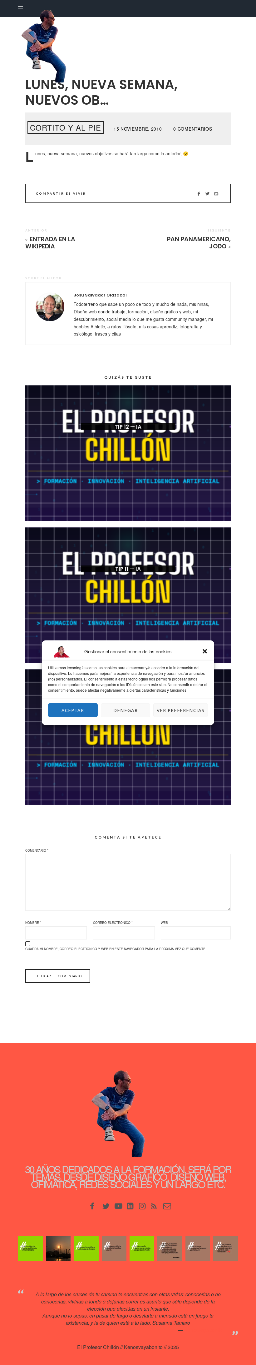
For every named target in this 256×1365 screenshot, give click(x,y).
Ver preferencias (180, 710)
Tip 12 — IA (128, 427)
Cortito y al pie (65, 127)
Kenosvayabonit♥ (203, 1329)
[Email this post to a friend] (216, 193)
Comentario (36, 850)
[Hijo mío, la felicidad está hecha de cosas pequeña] (169, 1248)
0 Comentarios (192, 129)
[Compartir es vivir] (207, 193)
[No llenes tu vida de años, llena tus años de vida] (114, 1248)
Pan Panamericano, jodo (199, 243)
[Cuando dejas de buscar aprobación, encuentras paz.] (30, 1248)
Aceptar (73, 710)
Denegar (125, 710)
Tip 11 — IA (128, 569)
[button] (205, 651)
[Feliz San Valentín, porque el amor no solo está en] (225, 1248)
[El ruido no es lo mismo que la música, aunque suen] (142, 1248)
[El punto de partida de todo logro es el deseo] (86, 1248)
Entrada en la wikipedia (50, 243)
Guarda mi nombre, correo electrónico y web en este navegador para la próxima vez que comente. (115, 949)
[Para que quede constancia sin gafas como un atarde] (58, 1248)
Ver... (128, 437)
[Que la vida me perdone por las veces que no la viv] (197, 1248)
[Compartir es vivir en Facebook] (199, 193)
